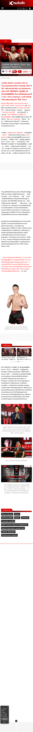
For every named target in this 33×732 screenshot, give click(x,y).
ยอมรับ (4, 719)
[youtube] (24, 8)
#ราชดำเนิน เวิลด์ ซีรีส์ (8, 521)
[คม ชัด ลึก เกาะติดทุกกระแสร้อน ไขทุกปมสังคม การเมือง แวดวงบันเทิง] (16, 3)
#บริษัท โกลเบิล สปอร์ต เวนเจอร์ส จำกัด (13, 528)
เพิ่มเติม (5, 716)
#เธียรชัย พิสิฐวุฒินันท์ (8, 532)
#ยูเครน (17, 518)
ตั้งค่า (4, 722)
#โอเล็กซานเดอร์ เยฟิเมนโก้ (9, 535)
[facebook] (18, 8)
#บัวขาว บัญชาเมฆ (7, 514)
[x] (21, 8)
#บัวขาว (17, 514)
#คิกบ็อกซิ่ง (25, 518)
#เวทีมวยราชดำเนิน (7, 518)
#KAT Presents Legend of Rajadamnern (14, 525)
